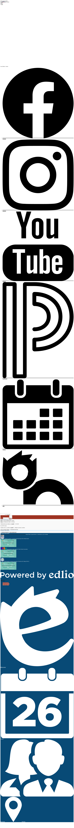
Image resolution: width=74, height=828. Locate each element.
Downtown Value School (4, 530)
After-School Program (9, 34)
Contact (7, 16)
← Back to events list (4, 532)
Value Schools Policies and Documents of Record (14, 14)
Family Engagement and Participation (12, 42)
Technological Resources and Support (12, 54)
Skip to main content (3, 0)
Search (1, 518)
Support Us (8, 19)
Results (7, 25)
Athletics (7, 33)
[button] (4, 6)
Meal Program (8, 44)
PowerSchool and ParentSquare (11, 45)
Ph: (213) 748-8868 (22, 534)
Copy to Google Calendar (4, 529)
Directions (23, 821)
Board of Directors (9, 11)
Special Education (9, 28)
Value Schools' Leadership (10, 10)
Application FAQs (9, 41)
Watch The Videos (6, 584)
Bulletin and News (9, 43)
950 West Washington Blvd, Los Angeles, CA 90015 (9, 534)
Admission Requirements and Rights (12, 40)
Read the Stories (8, 60)
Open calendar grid (13, 532)
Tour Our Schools (6, 582)
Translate (8, 514)
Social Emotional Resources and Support (13, 53)
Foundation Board (9, 12)
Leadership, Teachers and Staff (11, 9)
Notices (7, 50)
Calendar (7, 17)
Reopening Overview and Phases (11, 52)
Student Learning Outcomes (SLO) (12, 26)
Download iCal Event (14, 529)
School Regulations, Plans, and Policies (12, 13)
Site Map (7, 18)
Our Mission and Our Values (11, 8)
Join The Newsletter (6, 583)
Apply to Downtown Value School (12, 39)
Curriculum (8, 24)
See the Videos (8, 61)
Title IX (7, 15)
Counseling (8, 27)
